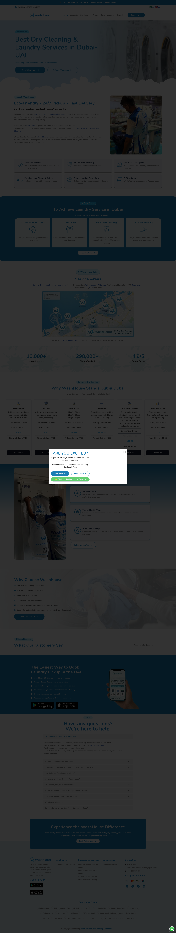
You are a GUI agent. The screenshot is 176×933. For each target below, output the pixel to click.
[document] (88, 466)
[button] (124, 452)
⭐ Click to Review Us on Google (70, 479)
